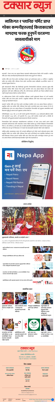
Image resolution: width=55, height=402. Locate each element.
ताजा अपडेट (27, 204)
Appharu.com (44, 401)
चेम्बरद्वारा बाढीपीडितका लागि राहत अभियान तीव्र (13, 256)
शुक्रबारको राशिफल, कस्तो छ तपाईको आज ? (15, 237)
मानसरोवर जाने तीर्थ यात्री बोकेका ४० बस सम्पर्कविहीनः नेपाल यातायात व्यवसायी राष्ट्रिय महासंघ (16, 273)
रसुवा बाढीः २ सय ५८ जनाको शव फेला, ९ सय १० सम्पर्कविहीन (47, 334)
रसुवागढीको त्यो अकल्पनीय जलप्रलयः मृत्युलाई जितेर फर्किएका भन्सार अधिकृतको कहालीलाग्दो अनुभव (16, 265)
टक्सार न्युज (7, 69)
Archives (18, 400)
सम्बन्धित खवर (27, 289)
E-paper (23, 400)
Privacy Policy (10, 400)
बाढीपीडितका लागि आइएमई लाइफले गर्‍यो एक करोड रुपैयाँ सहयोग (17, 280)
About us (4, 400)
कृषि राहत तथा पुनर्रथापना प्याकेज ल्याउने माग (32, 334)
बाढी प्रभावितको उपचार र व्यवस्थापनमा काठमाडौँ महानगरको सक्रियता (16, 248)
